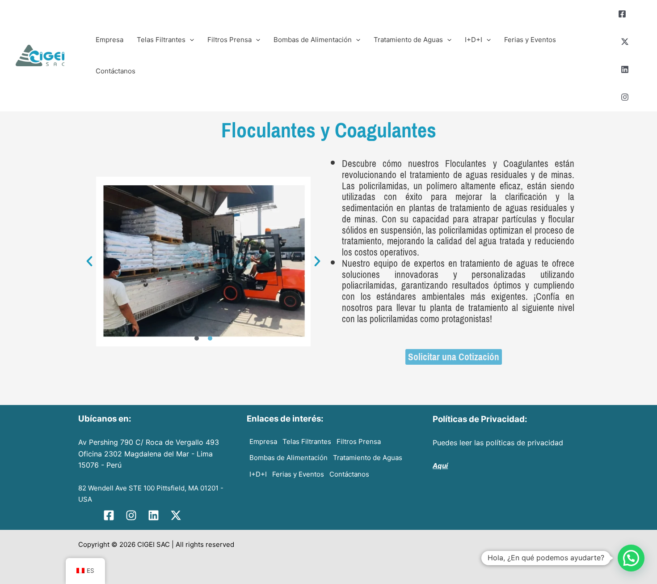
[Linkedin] (625, 69)
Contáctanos (115, 71)
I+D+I (473, 39)
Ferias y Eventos (530, 39)
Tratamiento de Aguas (408, 39)
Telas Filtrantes (161, 39)
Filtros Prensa (229, 39)
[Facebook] (622, 14)
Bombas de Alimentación (313, 39)
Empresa (109, 39)
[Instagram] (625, 97)
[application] (189, 39)
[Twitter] (625, 41)
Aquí (440, 465)
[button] (89, 261)
